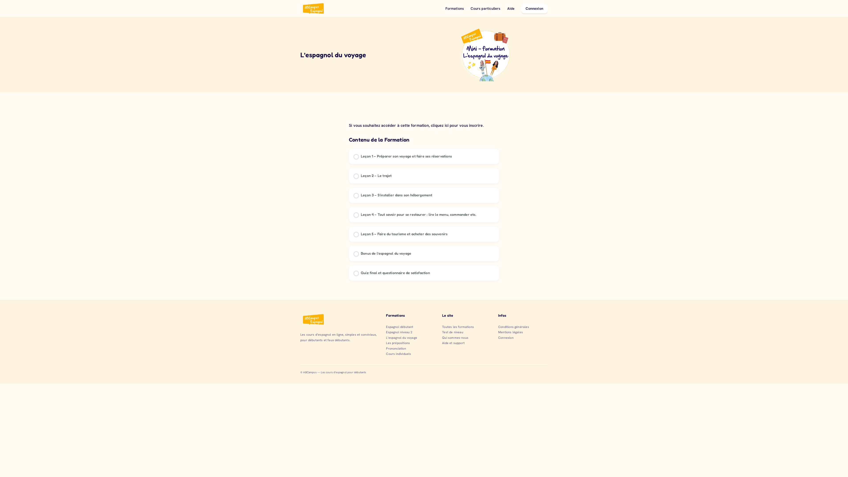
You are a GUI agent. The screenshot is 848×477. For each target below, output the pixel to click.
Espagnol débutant (399, 327)
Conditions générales (513, 327)
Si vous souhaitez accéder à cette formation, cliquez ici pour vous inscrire (416, 125)
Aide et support (453, 343)
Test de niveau (452, 332)
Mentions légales (510, 332)
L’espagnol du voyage (401, 338)
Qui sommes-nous (455, 338)
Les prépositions (398, 343)
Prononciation (396, 348)
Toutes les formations (458, 327)
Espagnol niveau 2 (399, 332)
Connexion (534, 8)
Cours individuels (398, 354)
